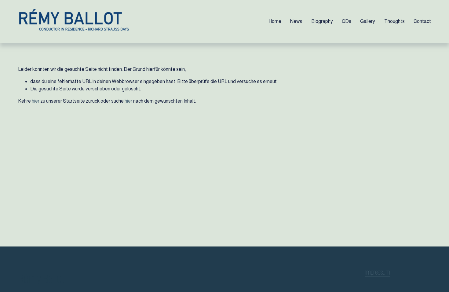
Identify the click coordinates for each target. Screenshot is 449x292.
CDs (346, 21)
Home (274, 21)
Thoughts (394, 21)
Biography (322, 21)
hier (35, 101)
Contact (422, 21)
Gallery (367, 21)
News (296, 21)
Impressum (377, 272)
